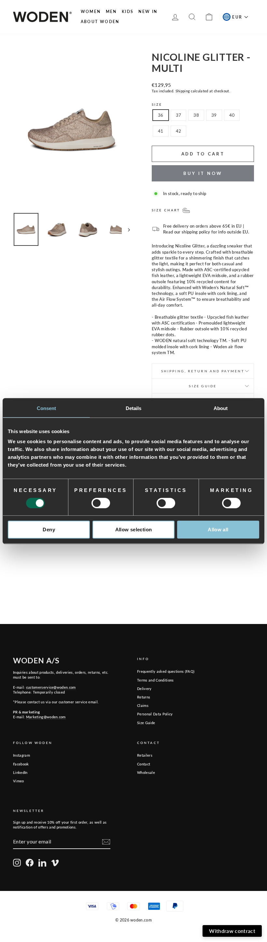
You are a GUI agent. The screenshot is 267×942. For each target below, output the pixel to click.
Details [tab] (134, 408)
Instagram (21, 755)
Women (91, 11)
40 (232, 115)
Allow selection (133, 529)
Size (157, 104)
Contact (143, 764)
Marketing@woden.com (46, 717)
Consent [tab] (46, 408)
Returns (143, 697)
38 (196, 115)
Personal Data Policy (155, 714)
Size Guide (146, 723)
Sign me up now (179, 907)
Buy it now (202, 173)
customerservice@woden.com (51, 687)
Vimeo (18, 781)
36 (160, 115)
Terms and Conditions (155, 680)
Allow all (218, 529)
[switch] (100, 503)
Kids (128, 11)
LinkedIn (20, 772)
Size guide (203, 386)
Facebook (21, 764)
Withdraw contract (232, 931)
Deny (49, 529)
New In (147, 11)
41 (160, 131)
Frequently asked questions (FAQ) (165, 671)
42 (178, 131)
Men (111, 11)
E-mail (188, 861)
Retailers (144, 755)
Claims (142, 705)
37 (178, 115)
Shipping (183, 91)
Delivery (144, 688)
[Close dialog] (257, 821)
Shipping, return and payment (203, 371)
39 (214, 115)
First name (116, 861)
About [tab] (221, 408)
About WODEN (100, 21)
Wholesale (146, 772)
